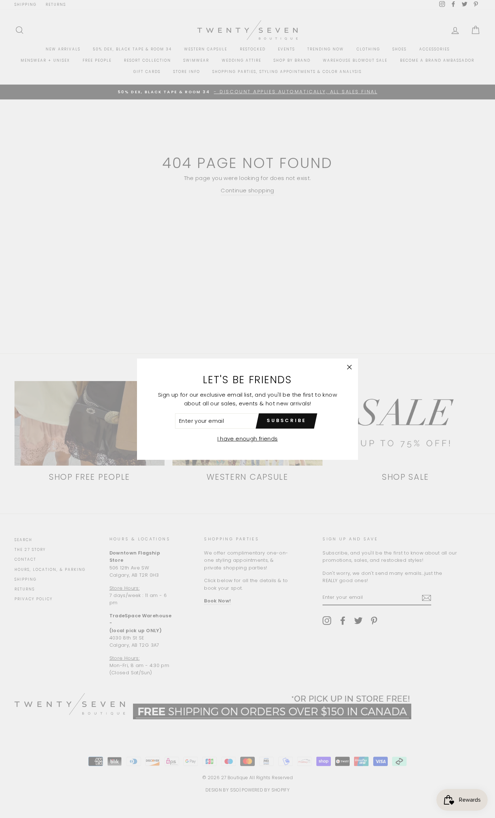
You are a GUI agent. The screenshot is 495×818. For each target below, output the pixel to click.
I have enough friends (247, 438)
